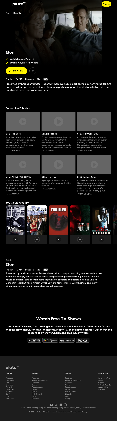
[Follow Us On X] (56, 404)
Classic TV (10, 389)
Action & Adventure (40, 380)
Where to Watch (104, 378)
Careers (101, 380)
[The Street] (37, 224)
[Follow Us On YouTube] (51, 404)
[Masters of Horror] (80, 224)
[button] (7, 4)
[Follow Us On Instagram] (65, 404)
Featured (9, 378)
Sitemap (101, 389)
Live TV (9, 373)
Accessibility (103, 387)
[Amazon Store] (67, 340)
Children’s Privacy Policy (53, 408)
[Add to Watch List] (32, 70)
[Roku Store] (82, 340)
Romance (35, 399)
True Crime (10, 399)
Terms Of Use (26, 408)
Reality (67, 399)
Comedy (9, 387)
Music (34, 396)
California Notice (89, 408)
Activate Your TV (104, 385)
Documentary (37, 387)
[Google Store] (50, 340)
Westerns (9, 392)
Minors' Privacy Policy (72, 408)
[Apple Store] (34, 340)
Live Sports (10, 380)
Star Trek (9, 385)
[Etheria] (101, 224)
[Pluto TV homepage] (12, 367)
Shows (68, 373)
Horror (34, 392)
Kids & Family (37, 394)
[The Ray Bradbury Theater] (15, 224)
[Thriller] (58, 224)
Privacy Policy (37, 408)
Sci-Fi (8, 394)
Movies (8, 383)
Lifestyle (68, 394)
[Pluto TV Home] (19, 4)
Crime (34, 385)
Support (101, 383)
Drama (8, 396)
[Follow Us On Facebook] (60, 404)
